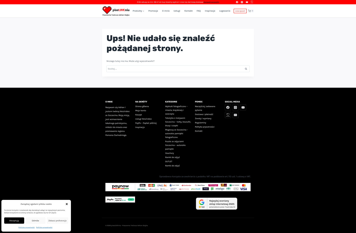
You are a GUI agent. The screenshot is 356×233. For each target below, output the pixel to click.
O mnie (166, 10)
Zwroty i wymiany (203, 118)
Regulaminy (200, 122)
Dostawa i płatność (204, 114)
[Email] (236, 115)
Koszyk (138, 114)
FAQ (199, 10)
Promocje (153, 10)
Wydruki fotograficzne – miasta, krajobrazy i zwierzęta (176, 110)
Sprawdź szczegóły (211, 2)
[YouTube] (247, 2)
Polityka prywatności (26, 227)
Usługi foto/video (143, 119)
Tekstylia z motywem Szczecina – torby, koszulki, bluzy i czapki (178, 122)
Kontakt (188, 10)
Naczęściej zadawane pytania (205, 108)
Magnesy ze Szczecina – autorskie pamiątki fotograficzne (176, 133)
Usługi (177, 10)
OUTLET (168, 161)
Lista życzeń (240, 11)
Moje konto (140, 110)
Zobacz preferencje (57, 220)
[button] (66, 204)
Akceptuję (14, 220)
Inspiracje (210, 10)
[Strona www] (252, 2)
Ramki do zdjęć (172, 157)
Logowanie (224, 10)
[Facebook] (237, 2)
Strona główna (142, 106)
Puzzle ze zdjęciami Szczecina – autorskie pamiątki (175, 145)
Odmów (35, 220)
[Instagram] (242, 2)
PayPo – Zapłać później (146, 123)
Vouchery (169, 153)
